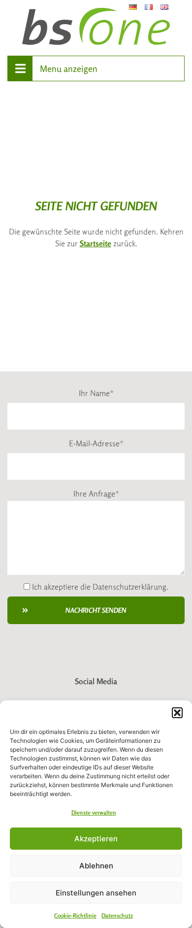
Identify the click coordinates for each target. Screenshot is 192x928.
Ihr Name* (96, 393)
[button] (177, 713)
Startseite (95, 243)
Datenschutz (117, 915)
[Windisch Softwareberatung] (96, 26)
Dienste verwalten (93, 812)
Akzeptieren (96, 838)
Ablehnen (96, 865)
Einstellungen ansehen (96, 892)
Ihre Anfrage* (96, 493)
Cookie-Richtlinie (75, 915)
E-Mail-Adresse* (96, 443)
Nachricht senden (96, 610)
